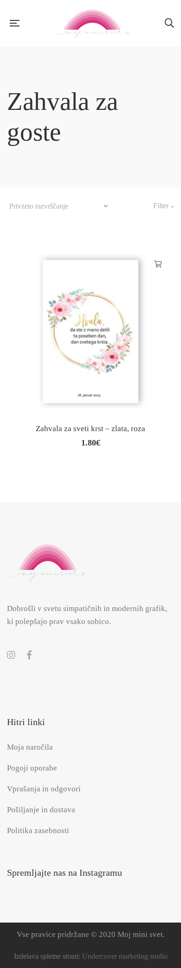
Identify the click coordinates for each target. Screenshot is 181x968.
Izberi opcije (158, 264)
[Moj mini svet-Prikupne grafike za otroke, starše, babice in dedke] (92, 23)
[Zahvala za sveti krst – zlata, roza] (90, 331)
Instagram (11, 655)
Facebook (29, 655)
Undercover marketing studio (125, 956)
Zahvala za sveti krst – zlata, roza (90, 428)
